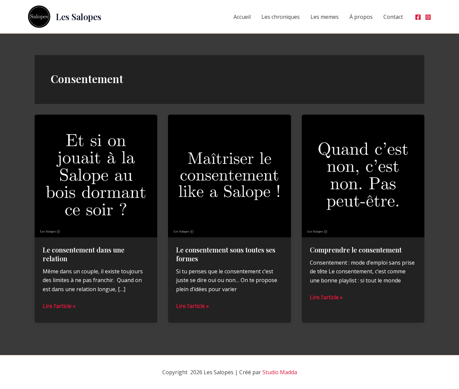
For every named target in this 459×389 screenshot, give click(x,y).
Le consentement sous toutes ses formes (225, 254)
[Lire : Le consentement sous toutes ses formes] (229, 175)
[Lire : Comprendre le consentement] (363, 175)
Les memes (324, 17)
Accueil (242, 17)
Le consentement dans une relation (83, 254)
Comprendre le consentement (356, 249)
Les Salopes (78, 17)
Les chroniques (280, 17)
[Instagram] (428, 17)
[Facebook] (418, 17)
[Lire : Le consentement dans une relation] (96, 175)
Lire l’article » (59, 306)
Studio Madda (279, 372)
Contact (393, 17)
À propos (361, 17)
